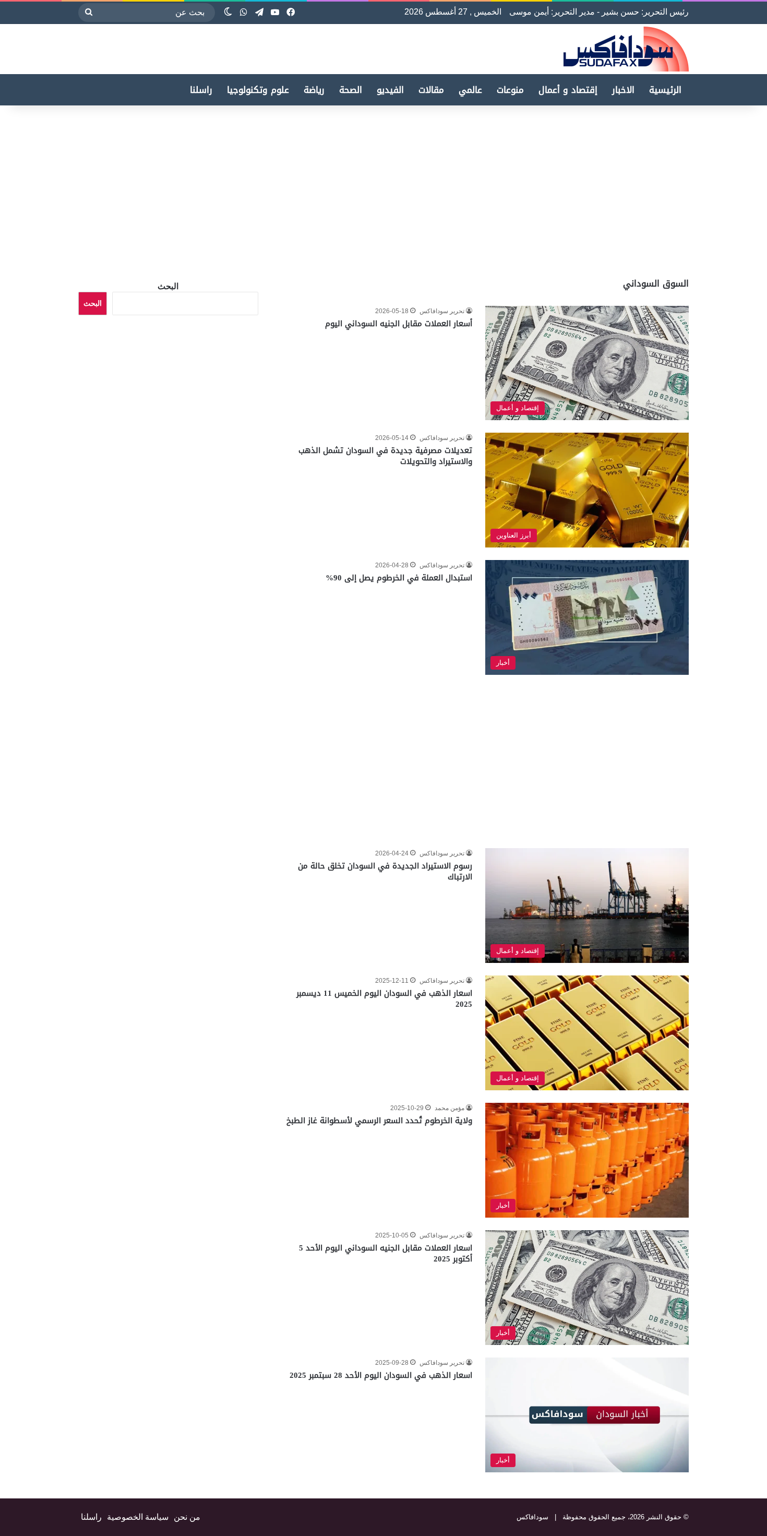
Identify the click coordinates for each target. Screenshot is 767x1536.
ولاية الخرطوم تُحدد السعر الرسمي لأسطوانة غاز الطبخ (379, 1120)
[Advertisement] (679, 189)
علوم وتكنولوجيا (258, 89)
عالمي (470, 89)
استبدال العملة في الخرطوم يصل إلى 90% (399, 577)
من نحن (187, 1517)
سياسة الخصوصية (138, 1517)
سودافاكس (532, 1517)
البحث (168, 286)
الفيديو (390, 89)
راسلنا (201, 89)
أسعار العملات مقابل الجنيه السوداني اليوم (398, 323)
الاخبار (623, 89)
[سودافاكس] (626, 49)
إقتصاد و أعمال (567, 89)
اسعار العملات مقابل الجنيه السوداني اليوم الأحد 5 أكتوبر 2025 (385, 1253)
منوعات (510, 89)
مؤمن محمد (449, 1108)
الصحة (350, 89)
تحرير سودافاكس (442, 311)
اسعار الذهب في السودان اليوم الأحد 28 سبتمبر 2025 (381, 1375)
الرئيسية (665, 89)
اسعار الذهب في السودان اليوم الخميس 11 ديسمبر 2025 (384, 998)
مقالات (431, 89)
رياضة (314, 89)
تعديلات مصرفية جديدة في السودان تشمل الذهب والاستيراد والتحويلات (385, 456)
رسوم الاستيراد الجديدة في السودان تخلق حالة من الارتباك (385, 871)
